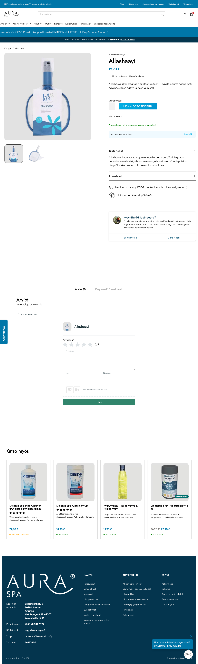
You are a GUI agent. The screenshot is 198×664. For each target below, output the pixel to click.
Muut (36, 23)
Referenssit (85, 23)
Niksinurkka (133, 4)
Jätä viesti (174, 237)
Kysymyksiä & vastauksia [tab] (109, 289)
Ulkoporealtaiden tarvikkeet (97, 604)
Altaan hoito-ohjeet (132, 583)
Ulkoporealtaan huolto (104, 23)
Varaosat (88, 594)
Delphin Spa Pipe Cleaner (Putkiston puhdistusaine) (25, 507)
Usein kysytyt (173, 4)
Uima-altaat (90, 588)
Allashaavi (19, 48)
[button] (4, 332)
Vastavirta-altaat (92, 615)
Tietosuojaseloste (170, 599)
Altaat (3, 23)
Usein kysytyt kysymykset (134, 604)
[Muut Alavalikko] (41, 24)
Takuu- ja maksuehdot (172, 594)
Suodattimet (90, 609)
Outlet (48, 23)
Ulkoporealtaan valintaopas (153, 4)
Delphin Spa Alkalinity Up (72, 505)
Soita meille (130, 237)
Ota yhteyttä (168, 604)
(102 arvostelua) (127, 40)
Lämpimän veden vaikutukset (137, 588)
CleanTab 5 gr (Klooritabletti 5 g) (170, 507)
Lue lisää (188, 134)
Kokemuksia (71, 23)
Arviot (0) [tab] (81, 289)
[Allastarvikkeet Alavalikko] (30, 24)
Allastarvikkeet (20, 23)
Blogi (122, 4)
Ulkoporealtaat (91, 599)
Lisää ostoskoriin (137, 106)
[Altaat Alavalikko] (9, 24)
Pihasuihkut (89, 583)
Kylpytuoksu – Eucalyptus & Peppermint (120, 507)
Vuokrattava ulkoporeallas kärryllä (96, 622)
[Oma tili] (185, 14)
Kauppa (8, 48)
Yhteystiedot (188, 4)
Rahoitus (58, 23)
